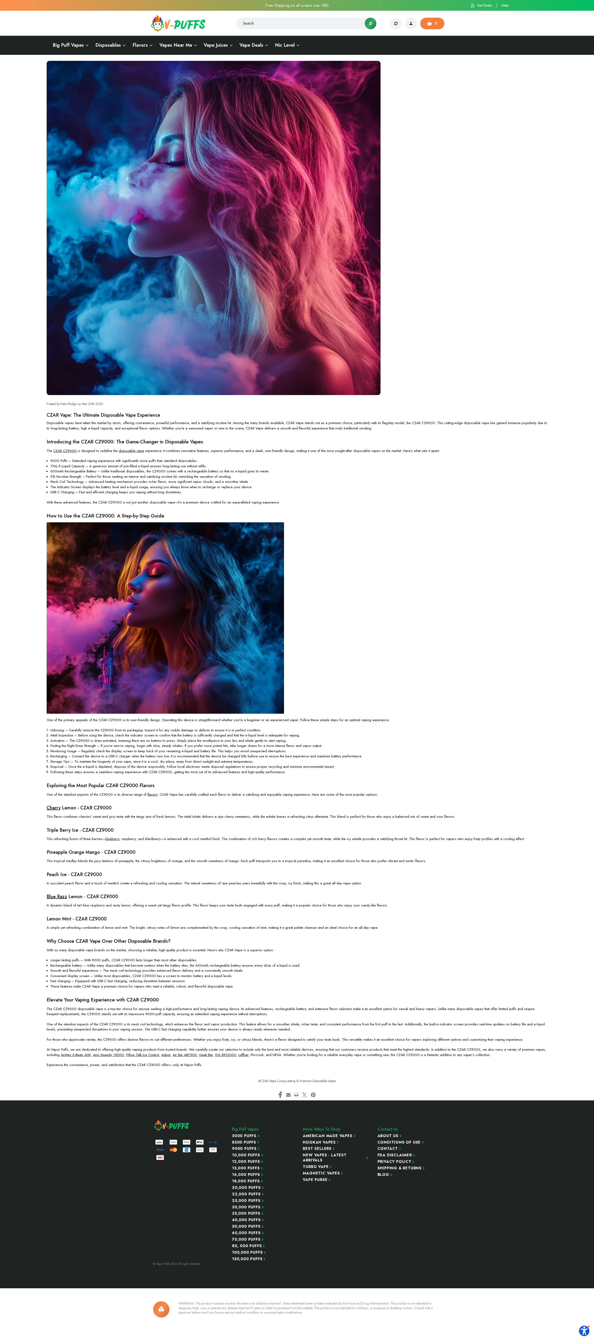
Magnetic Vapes (321, 1173)
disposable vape (131, 450)
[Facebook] (280, 1095)
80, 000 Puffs (247, 1246)
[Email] (288, 1095)
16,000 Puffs (246, 1174)
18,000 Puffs (246, 1181)
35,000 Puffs (246, 1213)
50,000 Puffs (246, 1226)
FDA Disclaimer (395, 1155)
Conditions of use (399, 1142)
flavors (153, 794)
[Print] (296, 1095)
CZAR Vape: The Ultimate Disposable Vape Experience (103, 415)
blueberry (112, 838)
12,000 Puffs (246, 1161)
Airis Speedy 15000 (108, 1054)
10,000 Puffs (246, 1155)
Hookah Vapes (319, 1142)
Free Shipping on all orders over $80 (297, 5)
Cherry (54, 808)
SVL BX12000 (225, 1054)
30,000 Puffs (246, 1207)
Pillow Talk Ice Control (142, 1054)
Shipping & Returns (400, 1168)
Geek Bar (206, 1054)
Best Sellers (317, 1148)
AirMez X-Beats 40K (76, 1054)
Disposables (108, 45)
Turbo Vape (316, 1166)
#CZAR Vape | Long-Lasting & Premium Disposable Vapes (297, 1081)
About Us (388, 1135)
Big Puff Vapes (68, 45)
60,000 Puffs (246, 1233)
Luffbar (243, 1054)
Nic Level (285, 45)
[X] (304, 1095)
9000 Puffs (244, 1148)
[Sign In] (411, 23)
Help (505, 5)
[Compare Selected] (396, 23)
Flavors (140, 45)
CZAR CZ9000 (65, 450)
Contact (388, 1148)
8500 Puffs (244, 1142)
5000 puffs (244, 1135)
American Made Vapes (327, 1135)
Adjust (165, 1054)
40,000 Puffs (246, 1220)
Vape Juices (216, 45)
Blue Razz (57, 896)
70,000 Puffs (246, 1239)
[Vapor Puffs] (171, 1125)
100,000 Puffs (247, 1252)
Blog (383, 1174)
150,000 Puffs (247, 1259)
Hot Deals (484, 5)
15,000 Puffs (246, 1168)
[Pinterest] (313, 1095)
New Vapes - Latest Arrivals (324, 1158)
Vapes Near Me (175, 45)
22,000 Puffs (246, 1194)
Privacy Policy (394, 1161)
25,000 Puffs (246, 1200)
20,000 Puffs (246, 1187)
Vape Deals (251, 45)
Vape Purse (315, 1179)
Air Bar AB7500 (185, 1054)
